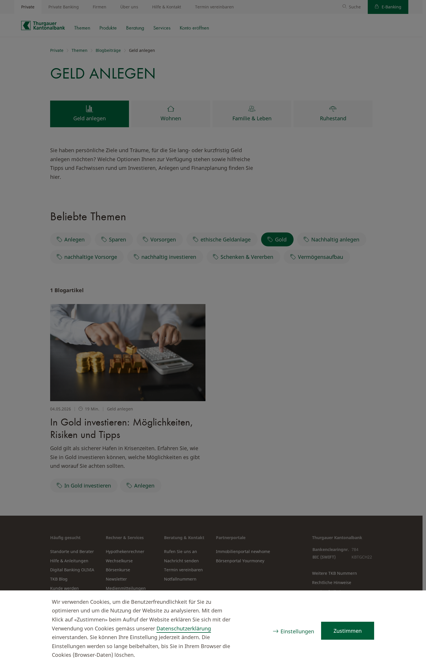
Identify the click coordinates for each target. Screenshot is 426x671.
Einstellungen (297, 631)
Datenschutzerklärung (183, 628)
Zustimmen (348, 630)
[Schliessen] (410, 602)
